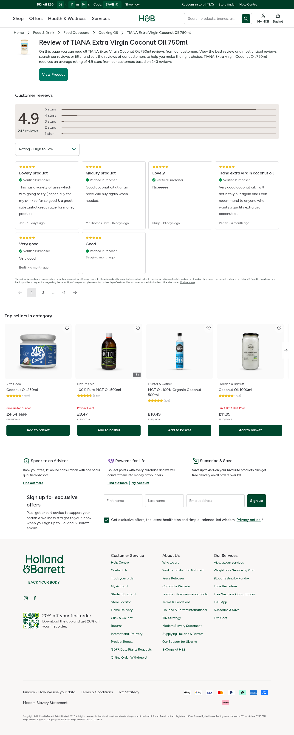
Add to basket (38, 430)
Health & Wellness (67, 18)
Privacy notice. (249, 520)
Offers (35, 18)
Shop (18, 18)
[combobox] (213, 18)
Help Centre (248, 4)
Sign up (256, 500)
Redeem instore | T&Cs (198, 4)
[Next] (285, 350)
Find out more (187, 282)
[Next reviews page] (75, 293)
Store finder (227, 4)
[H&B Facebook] (35, 598)
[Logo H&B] (147, 20)
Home (19, 32)
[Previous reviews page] (20, 293)
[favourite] (67, 328)
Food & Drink (43, 32)
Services (101, 18)
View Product (53, 74)
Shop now (132, 4)
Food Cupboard (76, 32)
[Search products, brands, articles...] (247, 18)
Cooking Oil (108, 32)
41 (63, 292)
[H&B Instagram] (25, 598)
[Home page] (147, 18)
